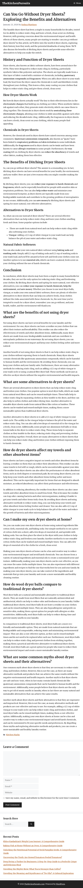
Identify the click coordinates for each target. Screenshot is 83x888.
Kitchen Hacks (13, 735)
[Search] (31, 824)
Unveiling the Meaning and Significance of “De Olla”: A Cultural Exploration (38, 873)
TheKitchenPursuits (16, 3)
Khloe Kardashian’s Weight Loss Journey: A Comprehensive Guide (33, 841)
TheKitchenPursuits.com (34, 884)
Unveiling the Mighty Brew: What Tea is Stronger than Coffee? (32, 869)
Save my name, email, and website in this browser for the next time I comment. (42, 798)
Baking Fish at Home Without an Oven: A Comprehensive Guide (32, 845)
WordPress (60, 884)
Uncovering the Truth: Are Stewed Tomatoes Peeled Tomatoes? (32, 857)
